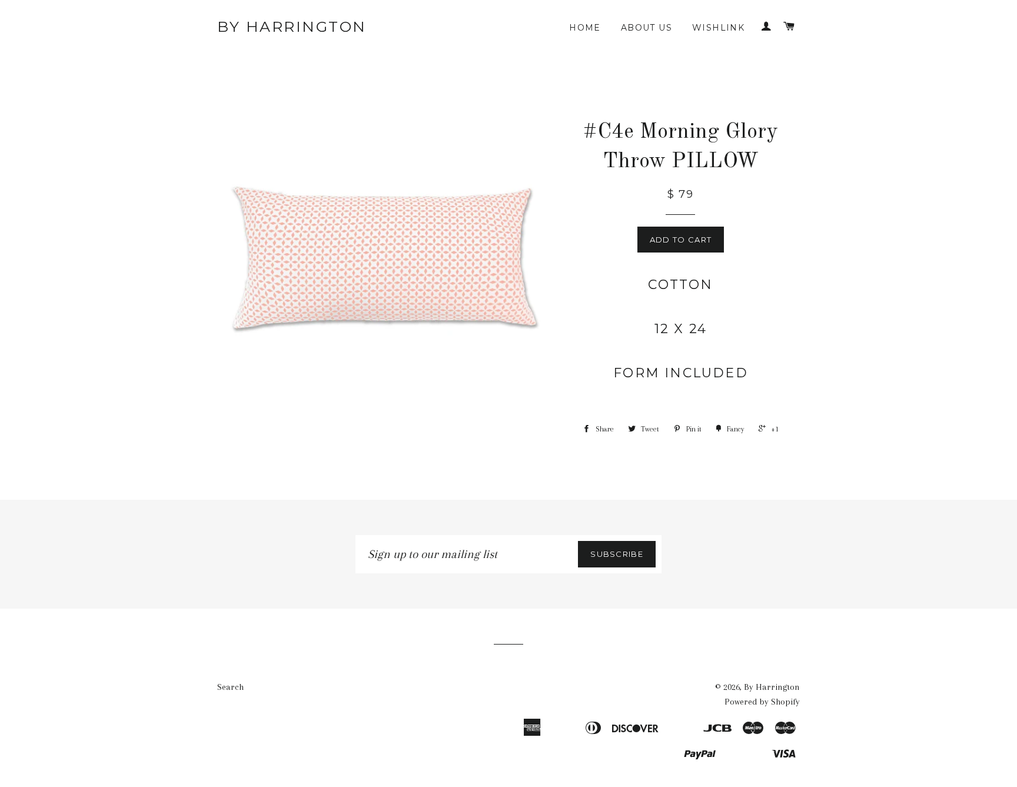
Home (585, 27)
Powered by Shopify (762, 701)
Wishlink (718, 27)
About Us (646, 27)
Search (230, 687)
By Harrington (292, 26)
